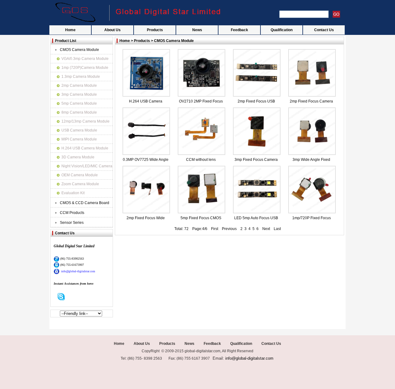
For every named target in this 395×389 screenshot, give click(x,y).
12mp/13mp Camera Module (85, 121)
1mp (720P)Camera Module (84, 67)
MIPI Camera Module (79, 139)
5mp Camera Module (79, 103)
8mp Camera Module (79, 112)
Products (155, 30)
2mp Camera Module (79, 85)
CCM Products (72, 213)
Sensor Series (72, 222)
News (197, 30)
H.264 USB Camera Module (84, 148)
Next (266, 229)
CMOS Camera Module (79, 50)
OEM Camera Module (79, 175)
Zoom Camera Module (80, 184)
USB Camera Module (79, 130)
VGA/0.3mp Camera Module (85, 58)
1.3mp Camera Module (80, 76)
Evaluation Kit (73, 193)
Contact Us (324, 30)
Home (70, 30)
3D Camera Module (77, 157)
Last (277, 229)
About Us (112, 30)
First (212, 229)
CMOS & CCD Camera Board (84, 203)
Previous (229, 229)
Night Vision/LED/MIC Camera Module (86, 167)
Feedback (239, 30)
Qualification (282, 30)
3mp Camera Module (79, 94)
